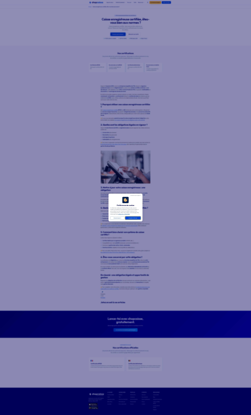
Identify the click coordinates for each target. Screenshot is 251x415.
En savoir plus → (117, 218)
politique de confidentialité (124, 214)
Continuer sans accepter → (135, 195)
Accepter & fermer (133, 218)
